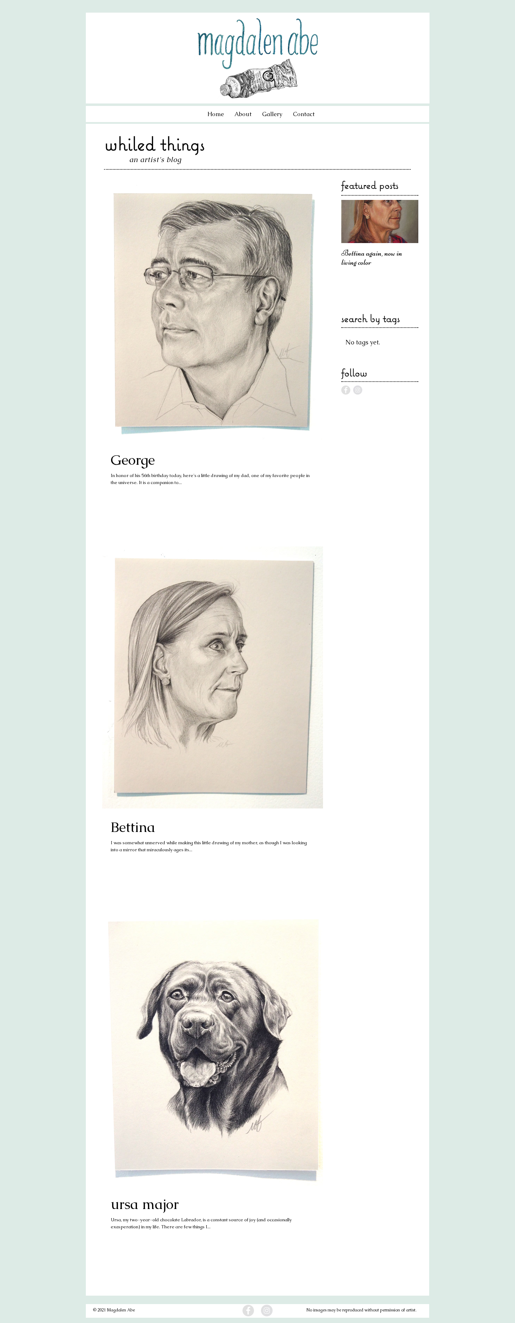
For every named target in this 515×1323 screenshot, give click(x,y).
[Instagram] (267, 1310)
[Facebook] (248, 1310)
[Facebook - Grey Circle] (345, 390)
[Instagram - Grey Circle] (357, 390)
